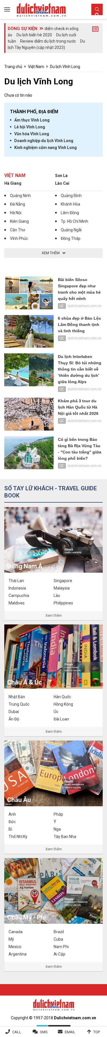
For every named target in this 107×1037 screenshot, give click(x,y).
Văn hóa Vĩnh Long (31, 134)
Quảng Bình (71, 195)
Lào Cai (62, 183)
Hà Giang (12, 183)
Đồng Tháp (70, 238)
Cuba (58, 939)
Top (96, 1032)
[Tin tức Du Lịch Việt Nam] (53, 1004)
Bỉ (10, 829)
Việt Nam (36, 66)
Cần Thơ (17, 230)
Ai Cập (59, 954)
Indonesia (17, 588)
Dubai (14, 711)
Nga (57, 829)
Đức (12, 821)
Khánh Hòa (70, 204)
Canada (16, 931)
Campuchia (19, 595)
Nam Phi (61, 946)
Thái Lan (16, 580)
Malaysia (62, 588)
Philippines (63, 603)
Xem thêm (53, 615)
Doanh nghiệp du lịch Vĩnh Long (43, 140)
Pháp (58, 814)
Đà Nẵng (17, 204)
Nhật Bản (17, 696)
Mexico (15, 946)
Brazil (59, 931)
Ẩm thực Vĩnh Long (32, 120)
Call (16, 1032)
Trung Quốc (19, 704)
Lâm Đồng (70, 212)
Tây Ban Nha (65, 836)
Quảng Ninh (20, 195)
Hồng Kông (63, 704)
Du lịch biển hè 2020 (34, 35)
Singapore (63, 580)
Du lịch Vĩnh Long (65, 66)
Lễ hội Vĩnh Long (29, 127)
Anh (12, 814)
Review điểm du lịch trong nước (48, 41)
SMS (44, 1032)
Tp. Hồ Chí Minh (74, 221)
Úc (56, 711)
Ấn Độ (14, 719)
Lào (57, 595)
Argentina (18, 954)
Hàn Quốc (62, 696)
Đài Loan (61, 719)
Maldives (17, 603)
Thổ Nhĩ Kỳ (18, 836)
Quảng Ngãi (71, 230)
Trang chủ (13, 66)
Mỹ (11, 939)
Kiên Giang (19, 221)
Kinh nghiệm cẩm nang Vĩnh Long (45, 147)
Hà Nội (15, 212)
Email (70, 1032)
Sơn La (61, 175)
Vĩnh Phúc (19, 238)
